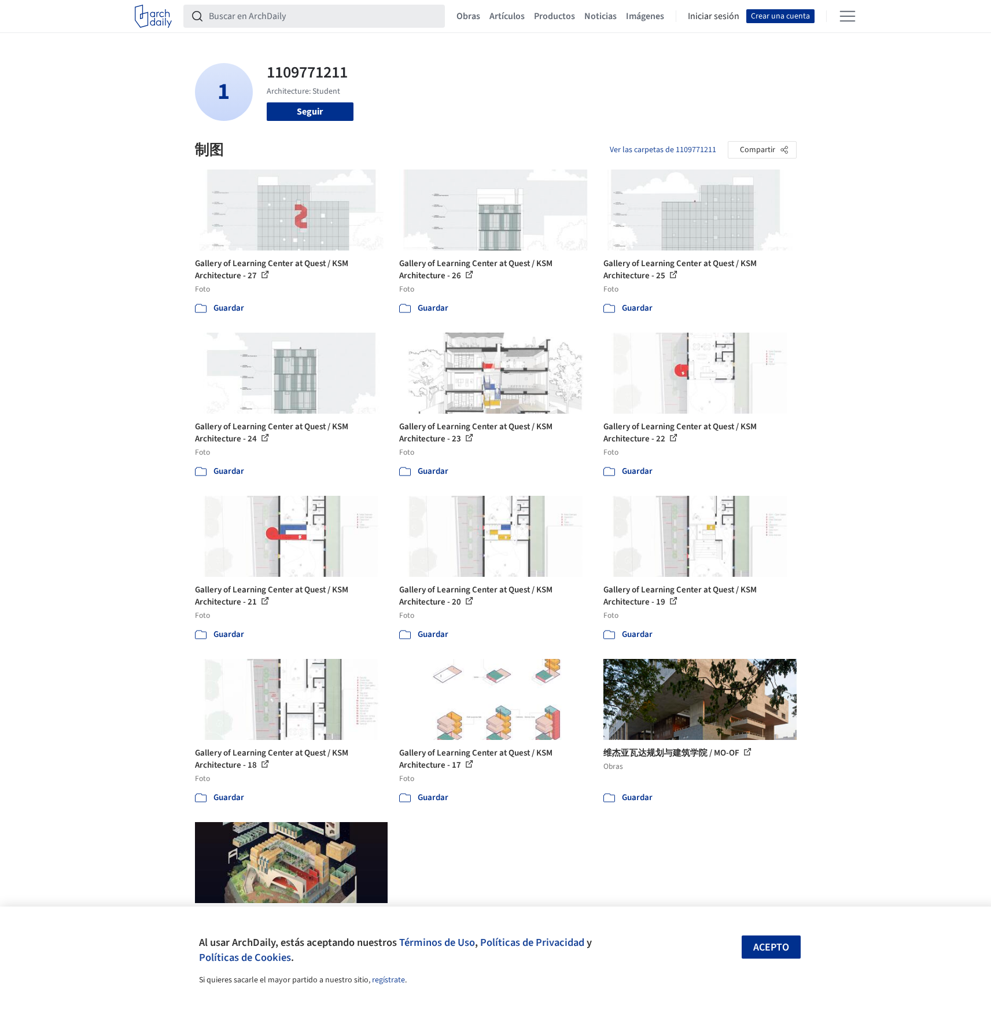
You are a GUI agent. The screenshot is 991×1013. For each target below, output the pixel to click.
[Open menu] (847, 16)
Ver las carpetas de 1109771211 (663, 150)
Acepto (771, 947)
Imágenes (645, 16)
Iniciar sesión (713, 16)
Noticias (600, 16)
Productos (554, 16)
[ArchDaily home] (153, 16)
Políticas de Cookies (245, 957)
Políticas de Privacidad (532, 942)
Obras (468, 16)
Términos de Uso (437, 942)
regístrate (388, 980)
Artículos (507, 16)
